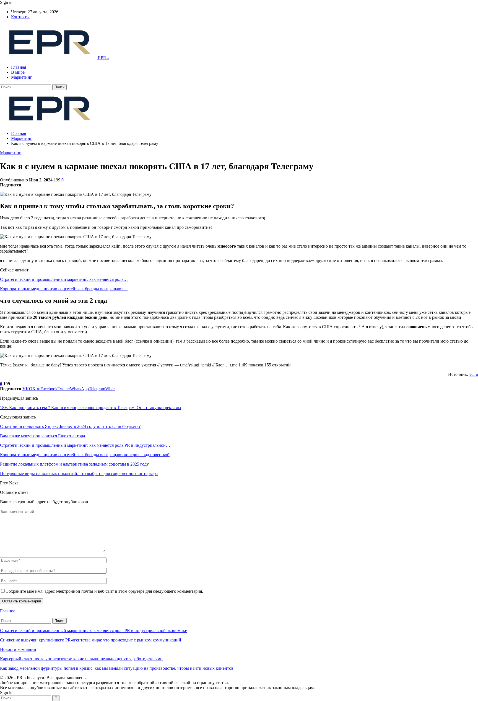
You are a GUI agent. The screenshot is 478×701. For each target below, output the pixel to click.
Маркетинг (21, 77)
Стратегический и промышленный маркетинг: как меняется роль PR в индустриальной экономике (93, 630)
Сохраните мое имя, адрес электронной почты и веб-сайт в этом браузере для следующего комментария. (104, 591)
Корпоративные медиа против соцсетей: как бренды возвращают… (64, 288)
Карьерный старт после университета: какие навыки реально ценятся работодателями (81, 658)
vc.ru (473, 374)
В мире (18, 72)
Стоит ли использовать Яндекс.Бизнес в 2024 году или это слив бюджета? (70, 426)
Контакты (20, 16)
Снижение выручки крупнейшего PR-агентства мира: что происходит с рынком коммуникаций (90, 640)
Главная (18, 67)
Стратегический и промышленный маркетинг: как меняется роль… (64, 279)
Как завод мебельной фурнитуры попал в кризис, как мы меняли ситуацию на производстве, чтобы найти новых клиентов (116, 668)
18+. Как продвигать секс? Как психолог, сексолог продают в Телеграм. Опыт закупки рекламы (90, 407)
